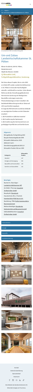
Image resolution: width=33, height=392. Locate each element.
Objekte (6, 10)
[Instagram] (13, 380)
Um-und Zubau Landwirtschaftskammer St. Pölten (15, 12)
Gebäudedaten (11, 222)
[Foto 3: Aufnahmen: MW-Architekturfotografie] (16, 297)
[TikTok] (23, 380)
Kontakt (16, 367)
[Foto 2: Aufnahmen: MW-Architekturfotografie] (16, 275)
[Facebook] (9, 380)
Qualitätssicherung (12, 238)
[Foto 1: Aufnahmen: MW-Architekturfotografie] (16, 252)
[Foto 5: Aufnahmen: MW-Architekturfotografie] (16, 343)
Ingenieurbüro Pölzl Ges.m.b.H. (13, 198)
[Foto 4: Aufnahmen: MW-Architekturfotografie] (16, 320)
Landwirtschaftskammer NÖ (13, 185)
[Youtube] (16, 380)
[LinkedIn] (20, 380)
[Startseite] (2, 10)
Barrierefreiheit (16, 373)
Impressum (16, 376)
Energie (9, 228)
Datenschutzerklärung (16, 370)
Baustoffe (10, 233)
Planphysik (14, 193)
